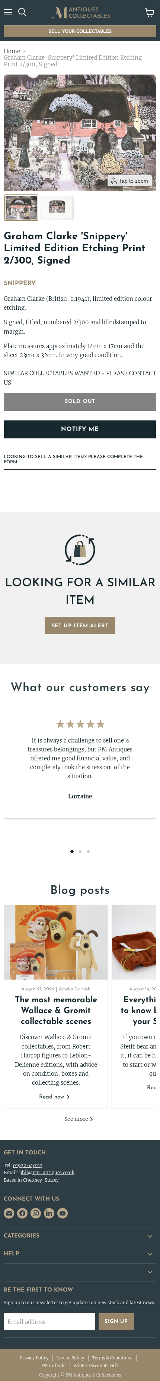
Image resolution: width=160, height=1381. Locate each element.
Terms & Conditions (112, 1357)
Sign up (116, 1321)
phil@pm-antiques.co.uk (46, 1172)
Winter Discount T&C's (96, 1365)
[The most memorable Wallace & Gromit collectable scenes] (56, 942)
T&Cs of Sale (53, 1365)
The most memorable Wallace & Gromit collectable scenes (56, 1011)
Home (12, 51)
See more (76, 1119)
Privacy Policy (34, 1357)
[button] (21, 207)
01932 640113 (27, 1165)
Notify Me (80, 429)
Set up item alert (80, 626)
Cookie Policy (70, 1357)
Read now (52, 1097)
